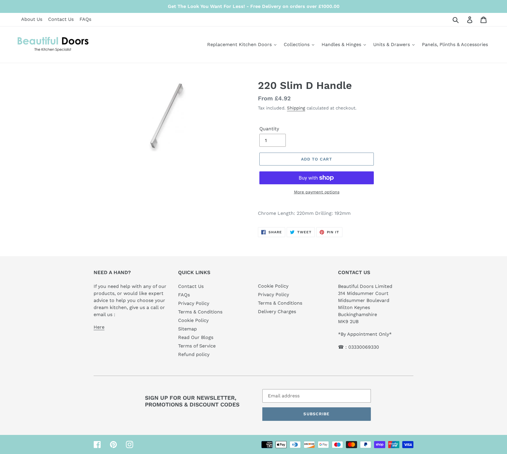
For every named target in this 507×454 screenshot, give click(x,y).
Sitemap (187, 329)
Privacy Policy (193, 303)
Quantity (269, 128)
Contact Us (61, 19)
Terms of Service (197, 346)
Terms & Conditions (200, 312)
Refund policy (193, 354)
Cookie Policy (193, 320)
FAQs (85, 19)
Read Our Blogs (195, 337)
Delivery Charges (277, 311)
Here (99, 327)
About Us (31, 19)
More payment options (316, 192)
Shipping (296, 108)
